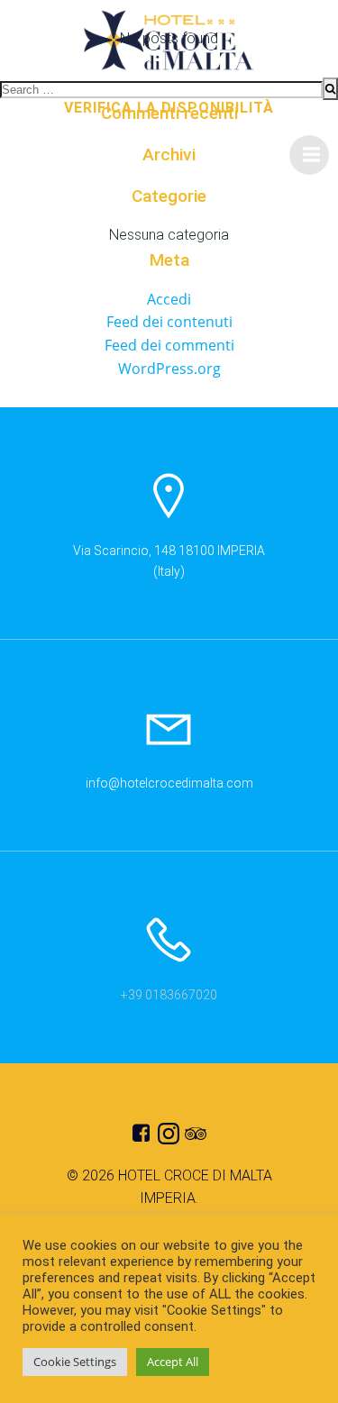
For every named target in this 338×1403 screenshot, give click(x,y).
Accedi (169, 299)
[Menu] (309, 155)
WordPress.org (169, 368)
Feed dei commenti (169, 345)
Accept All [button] (172, 1361)
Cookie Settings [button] (74, 1361)
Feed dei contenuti (169, 322)
